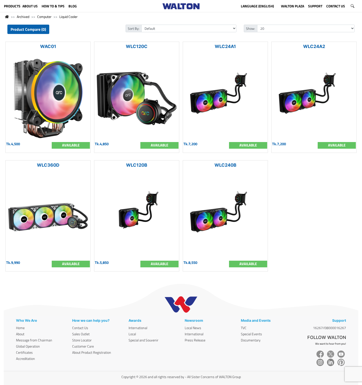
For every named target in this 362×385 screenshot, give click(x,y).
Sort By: (133, 28)
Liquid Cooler (68, 16)
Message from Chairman (34, 340)
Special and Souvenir (143, 340)
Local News (193, 327)
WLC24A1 (225, 46)
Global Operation (28, 346)
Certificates (24, 352)
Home (20, 327)
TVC (244, 327)
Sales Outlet (81, 334)
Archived (23, 16)
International (138, 327)
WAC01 (48, 46)
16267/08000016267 (329, 327)
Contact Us (80, 327)
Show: (250, 28)
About (20, 334)
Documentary (251, 340)
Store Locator (82, 340)
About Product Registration (91, 352)
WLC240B (225, 165)
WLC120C (137, 46)
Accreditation (25, 358)
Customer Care (83, 346)
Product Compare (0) (28, 29)
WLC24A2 (314, 46)
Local (132, 334)
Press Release (195, 340)
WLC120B (136, 165)
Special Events (251, 334)
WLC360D (48, 165)
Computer (44, 16)
